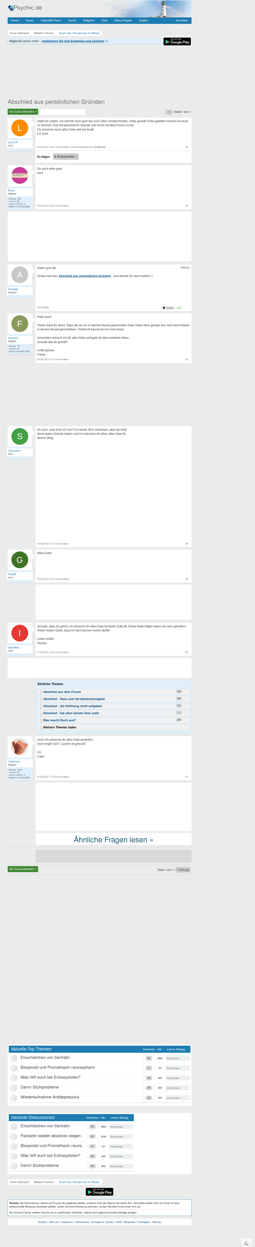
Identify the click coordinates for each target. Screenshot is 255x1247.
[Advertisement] (114, 806)
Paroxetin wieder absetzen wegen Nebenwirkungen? (68, 1135)
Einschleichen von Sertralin (45, 1057)
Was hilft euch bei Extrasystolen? (50, 1077)
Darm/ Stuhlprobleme (40, 1087)
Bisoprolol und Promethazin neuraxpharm (58, 1067)
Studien (143, 20)
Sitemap (156, 1222)
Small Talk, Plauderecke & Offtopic (79, 1182)
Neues (30, 20)
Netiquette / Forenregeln (137, 1222)
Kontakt (42, 1222)
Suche (72, 20)
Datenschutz (82, 1222)
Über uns (54, 1222)
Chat (104, 20)
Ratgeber (88, 20)
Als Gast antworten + (23, 111)
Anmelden (182, 20)
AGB (118, 1222)
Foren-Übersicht (19, 1182)
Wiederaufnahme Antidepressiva (50, 1097)
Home (15, 20)
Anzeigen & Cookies (103, 1222)
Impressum (67, 1222)
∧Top (246, 1243)
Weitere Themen (44, 1182)
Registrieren (180, 27)
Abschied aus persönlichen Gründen (56, 101)
